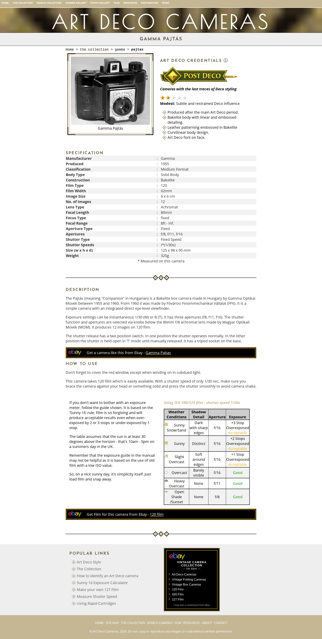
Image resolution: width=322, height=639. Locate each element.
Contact (220, 623)
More (165, 2)
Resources (130, 2)
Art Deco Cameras (184, 574)
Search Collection (49, 2)
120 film (157, 514)
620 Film (178, 594)
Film (116, 2)
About (207, 623)
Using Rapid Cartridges (96, 603)
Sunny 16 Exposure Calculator (102, 582)
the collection (94, 49)
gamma (120, 49)
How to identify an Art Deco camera (107, 575)
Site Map (112, 623)
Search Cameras (159, 623)
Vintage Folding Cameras (189, 579)
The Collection (23, 2)
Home (5, 2)
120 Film (178, 589)
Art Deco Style (89, 562)
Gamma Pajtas (158, 352)
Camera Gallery (75, 2)
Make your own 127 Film (98, 589)
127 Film (178, 599)
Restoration (149, 2)
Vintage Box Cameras (186, 584)
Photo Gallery (100, 2)
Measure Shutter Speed (97, 596)
